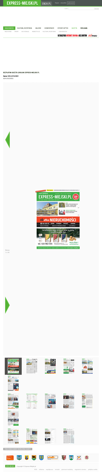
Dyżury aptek (63, 28)
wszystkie (63, 3)
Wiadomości (9, 28)
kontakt (57, 469)
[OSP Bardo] (85, 459)
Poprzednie (7, 139)
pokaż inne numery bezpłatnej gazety (18, 449)
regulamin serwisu (80, 469)
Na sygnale (25, 31)
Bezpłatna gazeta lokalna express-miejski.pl (21, 73)
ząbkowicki (71, 3)
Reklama (83, 28)
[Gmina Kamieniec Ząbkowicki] (40, 459)
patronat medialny (67, 469)
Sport (16, 31)
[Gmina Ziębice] (69, 459)
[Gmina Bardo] (25, 459)
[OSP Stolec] (77, 459)
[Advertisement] (51, 56)
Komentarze (49, 28)
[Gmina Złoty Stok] (62, 459)
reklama (41, 469)
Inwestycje (36, 31)
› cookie (66, 8)
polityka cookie (92, 469)
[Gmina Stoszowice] (51, 459)
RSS (35, 469)
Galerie (38, 28)
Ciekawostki (63, 31)
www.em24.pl (47, 3)
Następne (7, 305)
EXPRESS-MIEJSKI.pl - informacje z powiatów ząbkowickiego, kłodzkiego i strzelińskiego (22, 3)
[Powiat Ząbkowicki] (8, 459)
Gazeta (74, 28)
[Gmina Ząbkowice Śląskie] (18, 459)
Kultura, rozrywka (24, 28)
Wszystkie (8, 31)
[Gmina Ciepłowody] (32, 459)
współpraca (49, 469)
